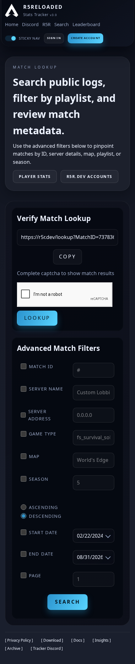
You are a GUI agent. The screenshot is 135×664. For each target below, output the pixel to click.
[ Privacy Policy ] (19, 640)
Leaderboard (86, 24)
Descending (45, 516)
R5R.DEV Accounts (89, 176)
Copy (67, 256)
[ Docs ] (77, 640)
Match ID (41, 366)
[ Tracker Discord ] (47, 648)
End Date (41, 554)
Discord (30, 24)
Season (38, 479)
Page (35, 575)
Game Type (42, 434)
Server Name (46, 389)
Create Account (85, 38)
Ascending (43, 507)
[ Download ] (52, 640)
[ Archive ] (14, 648)
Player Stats (35, 176)
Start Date (43, 532)
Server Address (39, 415)
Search (61, 24)
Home (11, 24)
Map (34, 456)
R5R (46, 24)
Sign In (54, 38)
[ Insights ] (102, 640)
